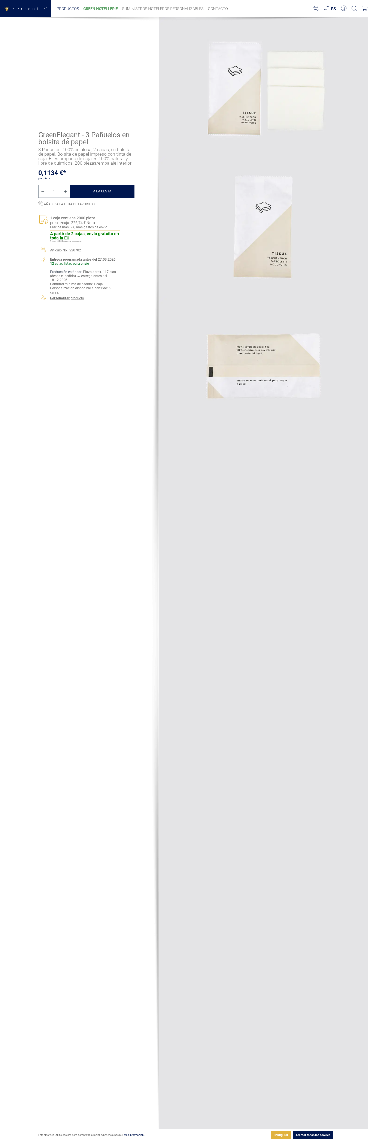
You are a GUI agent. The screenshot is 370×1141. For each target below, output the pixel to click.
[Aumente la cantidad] (65, 191)
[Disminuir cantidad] (42, 191)
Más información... (135, 1135)
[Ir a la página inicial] (26, 8)
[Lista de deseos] (316, 9)
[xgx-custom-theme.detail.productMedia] (263, 86)
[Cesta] (364, 8)
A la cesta (102, 191)
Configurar (281, 1135)
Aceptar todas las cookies (312, 1135)
